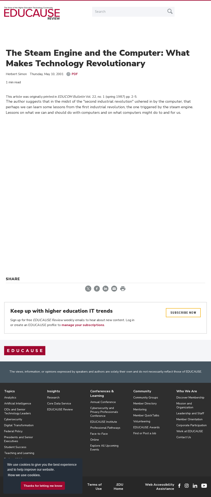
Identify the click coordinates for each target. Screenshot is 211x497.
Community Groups (145, 397)
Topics (9, 391)
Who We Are (186, 391)
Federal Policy (13, 431)
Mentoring (140, 409)
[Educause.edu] (24, 350)
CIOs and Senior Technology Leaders (17, 411)
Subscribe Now (183, 313)
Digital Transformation (19, 425)
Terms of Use (94, 486)
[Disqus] (105, 180)
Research (53, 397)
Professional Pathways (105, 428)
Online (94, 440)
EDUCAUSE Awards (146, 427)
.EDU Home (118, 486)
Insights (53, 391)
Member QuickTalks (146, 415)
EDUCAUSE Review (60, 409)
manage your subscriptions (83, 325)
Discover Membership (190, 397)
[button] (148, 487)
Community (142, 391)
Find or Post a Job (144, 433)
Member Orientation (189, 419)
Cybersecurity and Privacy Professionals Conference (104, 412)
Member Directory (145, 403)
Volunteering (141, 421)
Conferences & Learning (102, 393)
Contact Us (183, 437)
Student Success (15, 447)
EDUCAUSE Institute (103, 422)
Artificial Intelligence (17, 403)
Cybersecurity (13, 419)
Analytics (10, 397)
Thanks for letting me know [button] (43, 485)
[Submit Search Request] (170, 11)
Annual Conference (103, 402)
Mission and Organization (184, 405)
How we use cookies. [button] (24, 475)
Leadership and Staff (190, 413)
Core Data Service (59, 403)
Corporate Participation (191, 425)
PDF (75, 74)
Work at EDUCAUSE (189, 431)
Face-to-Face (99, 434)
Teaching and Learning (19, 453)
